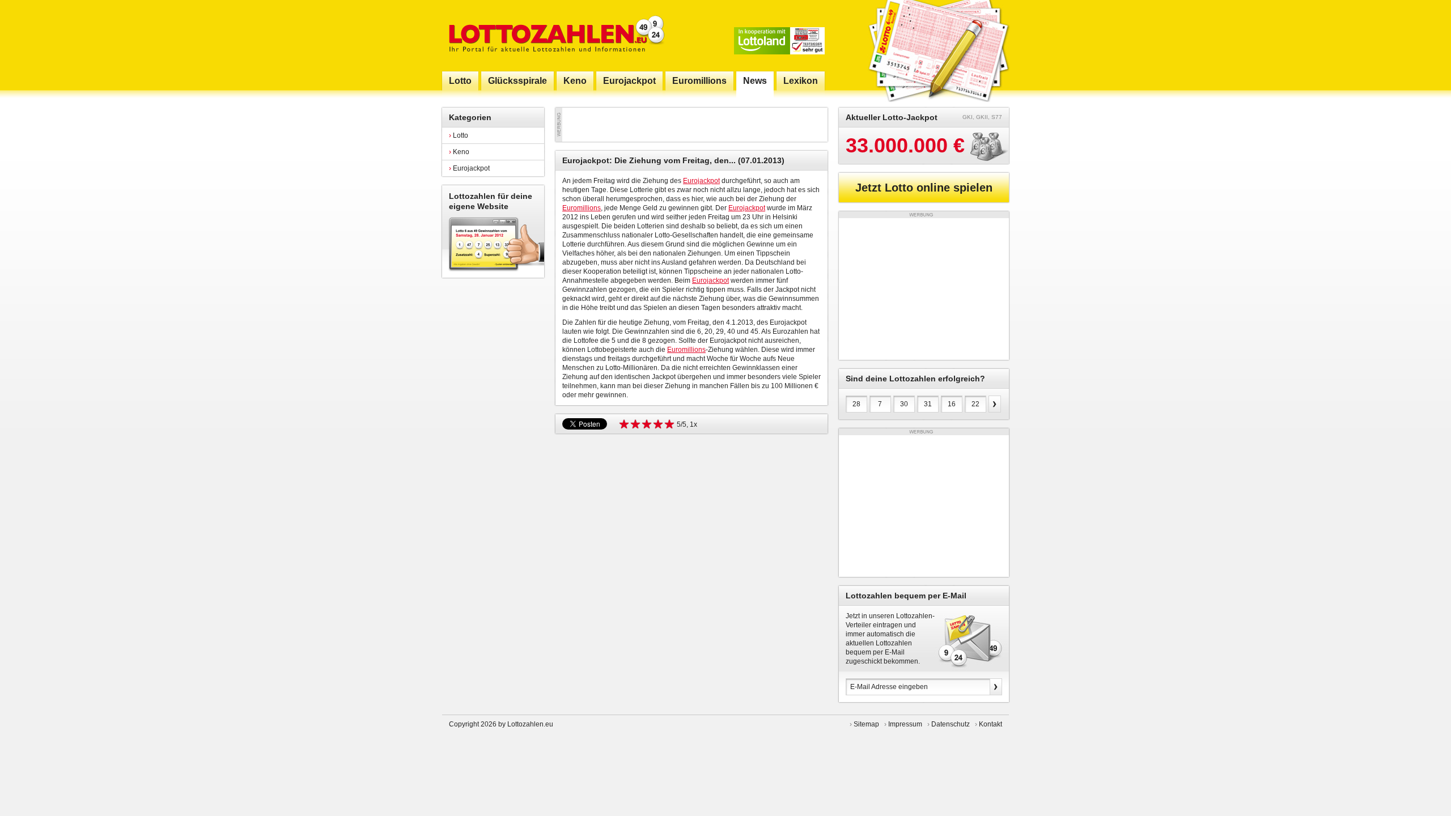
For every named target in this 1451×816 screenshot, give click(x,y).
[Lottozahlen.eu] (554, 35)
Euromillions (581, 208)
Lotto (458, 135)
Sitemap (866, 724)
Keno (459, 152)
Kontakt (990, 724)
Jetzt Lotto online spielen (923, 187)
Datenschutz (950, 724)
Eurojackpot (469, 168)
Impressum (905, 724)
